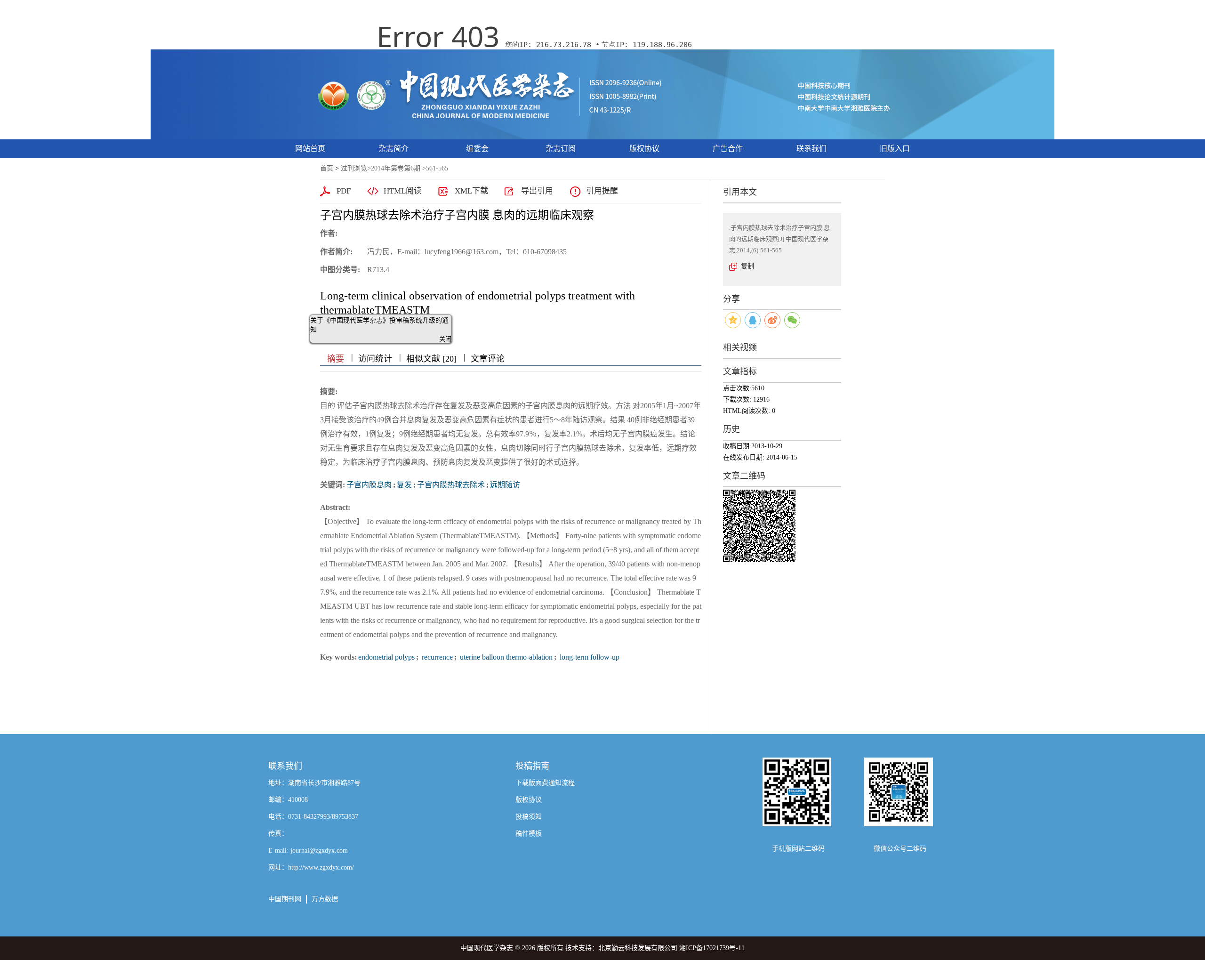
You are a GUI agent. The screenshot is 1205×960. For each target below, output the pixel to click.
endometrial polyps (386, 657)
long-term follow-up (588, 657)
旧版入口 (895, 149)
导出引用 (537, 190)
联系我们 (811, 149)
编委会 (477, 149)
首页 (326, 168)
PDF (344, 190)
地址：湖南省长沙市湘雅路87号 (314, 782)
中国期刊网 (284, 899)
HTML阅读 (403, 190)
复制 (747, 266)
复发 (404, 485)
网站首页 (310, 149)
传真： (278, 833)
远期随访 (505, 485)
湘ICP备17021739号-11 (712, 948)
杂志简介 (393, 149)
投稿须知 (528, 816)
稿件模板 (528, 833)
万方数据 (325, 899)
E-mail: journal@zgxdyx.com (308, 850)
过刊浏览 (354, 168)
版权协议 (644, 149)
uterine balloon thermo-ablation (505, 657)
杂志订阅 (561, 149)
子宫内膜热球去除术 (451, 485)
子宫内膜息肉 (369, 485)
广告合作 (728, 149)
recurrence (436, 657)
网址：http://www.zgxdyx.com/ (311, 867)
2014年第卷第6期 (395, 168)
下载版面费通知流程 (545, 782)
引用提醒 (602, 190)
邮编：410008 (288, 799)
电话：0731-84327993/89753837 (313, 816)
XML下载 (471, 190)
